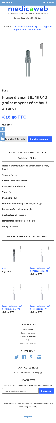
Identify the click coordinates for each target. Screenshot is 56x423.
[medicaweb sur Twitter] (16, 358)
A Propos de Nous (28, 336)
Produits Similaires (18, 236)
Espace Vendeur (28, 333)
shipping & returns (35, 152)
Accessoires (39, 236)
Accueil (8, 26)
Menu (9, 2)
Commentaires (27, 158)
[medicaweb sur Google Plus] (32, 358)
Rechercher (28, 330)
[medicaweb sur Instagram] (39, 358)
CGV (28, 340)
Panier (50, 2)
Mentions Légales (28, 343)
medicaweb (27, 404)
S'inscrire (46, 391)
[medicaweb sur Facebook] (24, 358)
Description (15, 152)
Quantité (7, 125)
